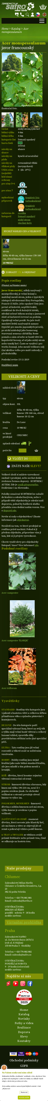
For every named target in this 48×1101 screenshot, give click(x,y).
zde (36, 545)
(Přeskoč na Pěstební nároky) (14, 285)
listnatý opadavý (26, 216)
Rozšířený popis (10, 365)
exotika (22, 213)
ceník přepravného (28, 484)
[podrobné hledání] (17, 15)
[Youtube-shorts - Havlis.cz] (8, 985)
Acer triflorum (9, 688)
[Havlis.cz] (18, 6)
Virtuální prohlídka (24, 922)
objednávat (23, 519)
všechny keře (25, 223)
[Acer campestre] (22, 571)
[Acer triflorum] (22, 666)
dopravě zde (9, 510)
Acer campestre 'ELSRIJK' (15, 640)
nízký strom (24, 219)
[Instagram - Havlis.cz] (22, 985)
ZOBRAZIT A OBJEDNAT (21, 272)
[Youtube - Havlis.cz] (15, 985)
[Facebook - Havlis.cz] (30, 985)
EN (43, 14)
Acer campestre (10, 592)
